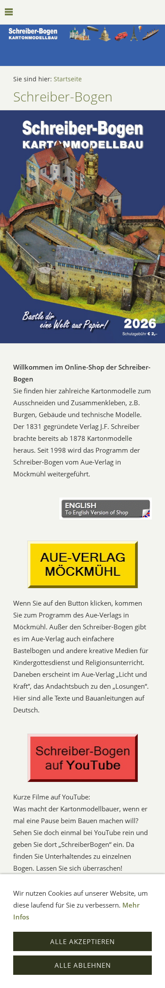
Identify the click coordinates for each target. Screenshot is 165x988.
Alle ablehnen (83, 965)
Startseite (68, 79)
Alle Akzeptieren (82, 941)
